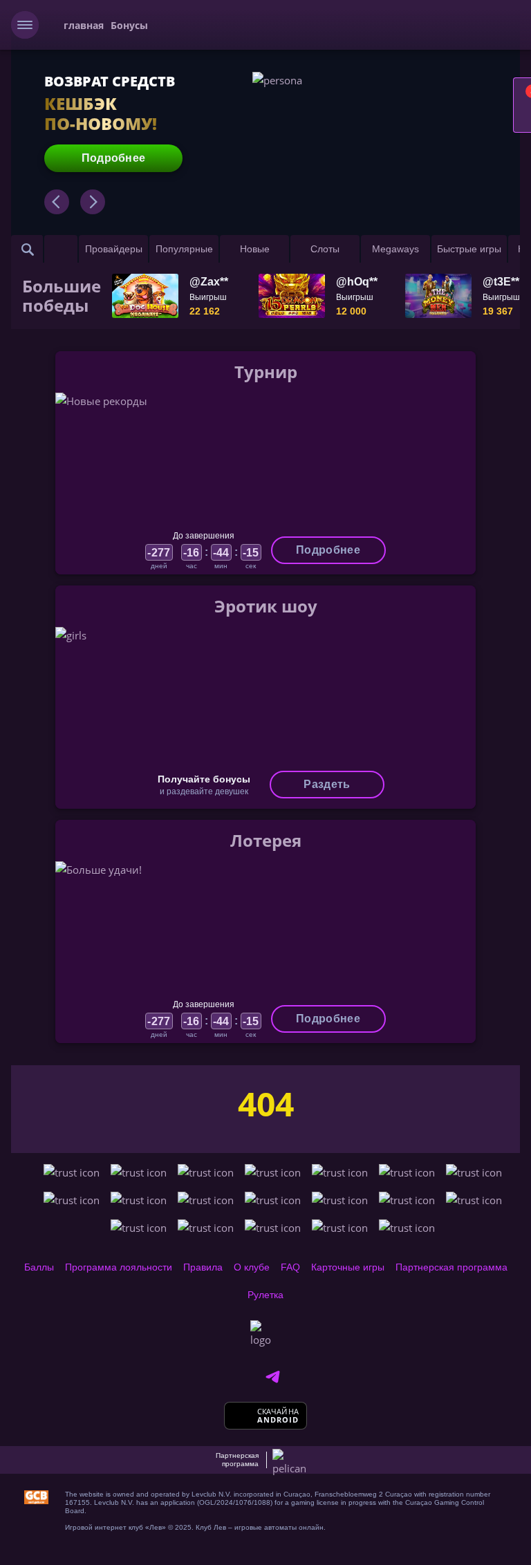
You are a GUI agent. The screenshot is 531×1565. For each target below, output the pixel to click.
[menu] (25, 25)
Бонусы (129, 25)
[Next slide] (92, 201)
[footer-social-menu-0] (272, 1377)
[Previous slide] (56, 201)
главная (84, 25)
